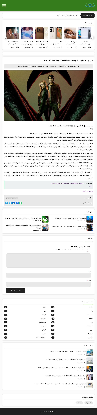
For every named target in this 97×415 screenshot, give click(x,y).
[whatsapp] (20, 203)
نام (90, 272)
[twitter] (6, 203)
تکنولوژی (72, 319)
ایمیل (89, 281)
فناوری (72, 330)
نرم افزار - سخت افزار (25, 337)
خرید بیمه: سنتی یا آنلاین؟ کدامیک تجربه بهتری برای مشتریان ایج (61, 15)
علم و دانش (25, 326)
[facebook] (17, 203)
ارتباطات (72, 307)
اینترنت (72, 311)
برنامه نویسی (72, 315)
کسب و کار (72, 334)
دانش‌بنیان (25, 319)
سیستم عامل (25, 322)
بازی (47, 66)
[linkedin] (13, 203)
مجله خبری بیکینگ (88, 191)
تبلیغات (25, 315)
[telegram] (10, 203)
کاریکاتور (25, 330)
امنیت (25, 307)
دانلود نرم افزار (88, 403)
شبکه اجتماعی (72, 326)
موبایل (25, 334)
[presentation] (91, 37)
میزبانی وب (72, 337)
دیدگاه (89, 252)
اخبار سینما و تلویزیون (11, 198)
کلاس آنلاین (79, 403)
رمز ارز (72, 322)
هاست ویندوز (48, 412)
